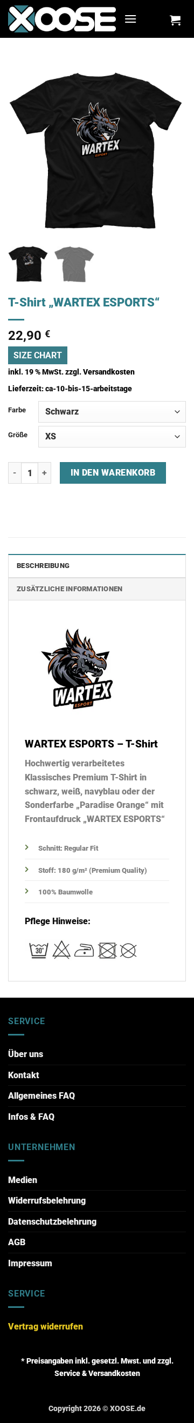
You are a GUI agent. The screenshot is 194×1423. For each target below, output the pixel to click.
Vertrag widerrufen (45, 1326)
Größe (17, 435)
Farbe (17, 410)
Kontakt (23, 1075)
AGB (16, 1242)
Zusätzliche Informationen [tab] (69, 589)
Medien (22, 1180)
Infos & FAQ (31, 1117)
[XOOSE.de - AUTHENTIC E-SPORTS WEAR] (62, 18)
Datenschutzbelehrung (52, 1222)
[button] (130, 18)
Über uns (25, 1054)
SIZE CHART (37, 355)
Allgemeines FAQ (41, 1096)
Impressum (30, 1263)
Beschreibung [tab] (43, 566)
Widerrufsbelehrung (47, 1200)
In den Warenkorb (113, 473)
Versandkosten (109, 372)
